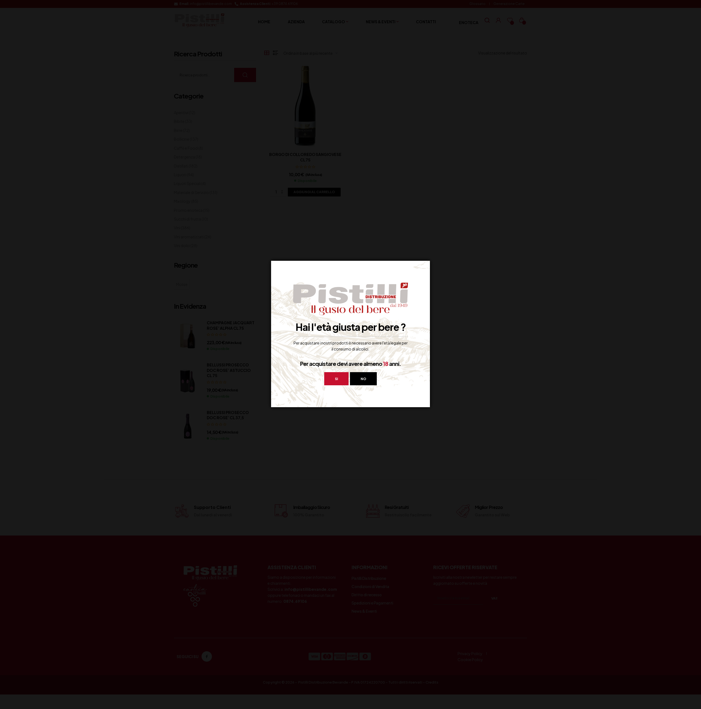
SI (336, 379)
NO (363, 379)
